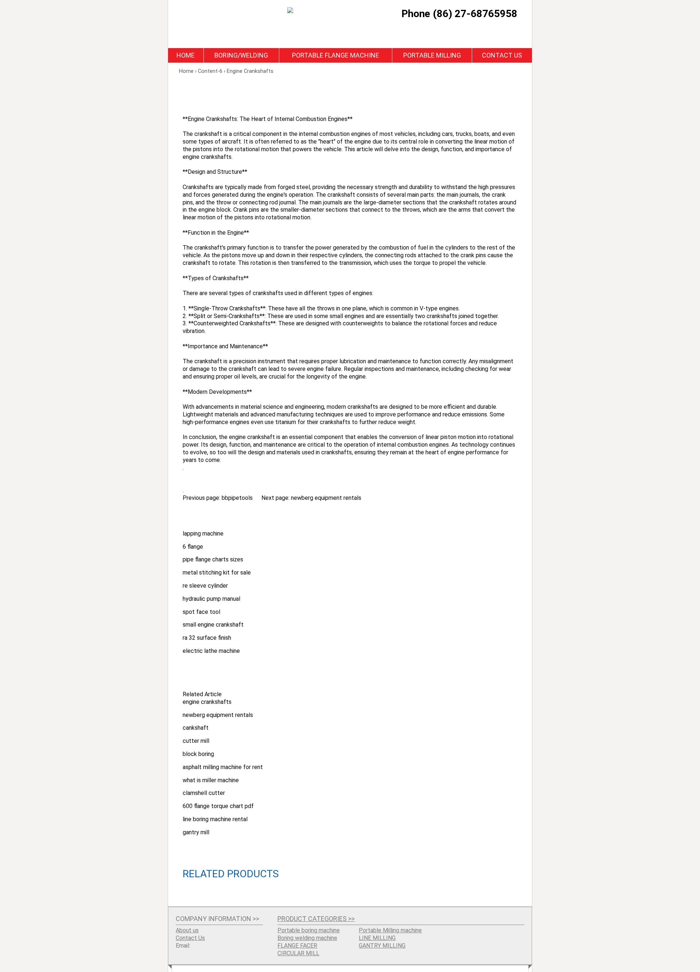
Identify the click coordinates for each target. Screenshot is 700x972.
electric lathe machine (211, 650)
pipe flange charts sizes (213, 559)
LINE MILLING (377, 937)
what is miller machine (211, 780)
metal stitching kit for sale (217, 572)
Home (185, 55)
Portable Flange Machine (335, 55)
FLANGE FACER (297, 945)
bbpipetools (237, 497)
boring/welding (241, 55)
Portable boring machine (308, 930)
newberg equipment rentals (326, 497)
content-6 (210, 71)
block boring (198, 753)
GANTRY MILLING (382, 945)
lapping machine (203, 533)
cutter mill (196, 740)
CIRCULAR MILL (298, 953)
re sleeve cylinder (205, 585)
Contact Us (502, 55)
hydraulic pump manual (211, 598)
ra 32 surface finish (207, 637)
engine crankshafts (207, 701)
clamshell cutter (204, 792)
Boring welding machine (307, 937)
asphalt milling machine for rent (223, 767)
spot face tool (201, 611)
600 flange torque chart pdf (218, 806)
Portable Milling (432, 55)
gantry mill (196, 832)
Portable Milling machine (390, 930)
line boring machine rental (215, 819)
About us (187, 930)
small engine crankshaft (213, 624)
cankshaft (196, 727)
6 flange (193, 546)
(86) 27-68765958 (475, 14)
